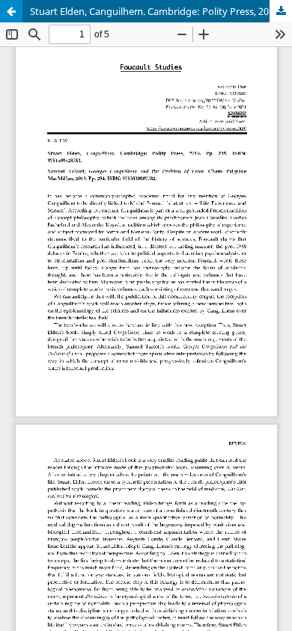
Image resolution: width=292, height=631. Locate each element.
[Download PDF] (281, 11)
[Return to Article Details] (11, 11)
